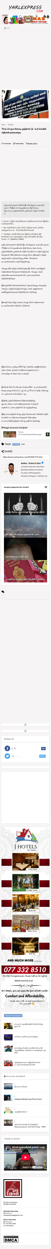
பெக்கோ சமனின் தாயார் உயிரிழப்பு (26, 1037)
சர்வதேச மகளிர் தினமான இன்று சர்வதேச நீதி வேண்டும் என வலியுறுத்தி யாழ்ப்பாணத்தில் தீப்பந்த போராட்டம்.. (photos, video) (22, 236)
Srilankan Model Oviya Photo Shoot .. (28, 1099)
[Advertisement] (25, 60)
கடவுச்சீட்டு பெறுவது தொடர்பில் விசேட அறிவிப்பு (25, 579)
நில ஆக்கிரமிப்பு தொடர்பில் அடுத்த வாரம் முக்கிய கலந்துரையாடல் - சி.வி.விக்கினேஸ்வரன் (22, 228)
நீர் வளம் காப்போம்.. (21, 1087)
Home (3, 124)
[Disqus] (25, 631)
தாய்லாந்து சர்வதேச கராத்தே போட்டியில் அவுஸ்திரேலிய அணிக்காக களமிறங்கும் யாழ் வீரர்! (30, 1050)
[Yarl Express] (25, 13)
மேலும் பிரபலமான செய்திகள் (16, 427)
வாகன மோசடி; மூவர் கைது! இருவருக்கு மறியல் (25, 512)
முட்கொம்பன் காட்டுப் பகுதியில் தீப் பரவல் (22, 534)
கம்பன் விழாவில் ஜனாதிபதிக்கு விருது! (29, 434)
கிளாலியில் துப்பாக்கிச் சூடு (17, 557)
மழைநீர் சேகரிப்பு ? (20, 1112)
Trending (10, 124)
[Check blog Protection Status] (10, 1242)
